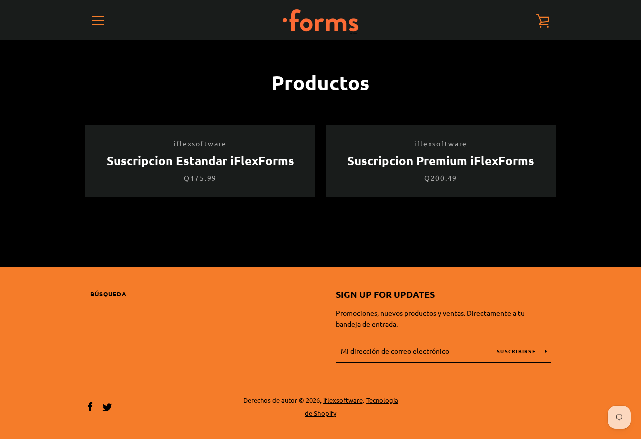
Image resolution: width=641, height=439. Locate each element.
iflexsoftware (343, 400)
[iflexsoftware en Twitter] (107, 406)
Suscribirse (517, 351)
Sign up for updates (385, 294)
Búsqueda (108, 294)
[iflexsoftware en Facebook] (90, 406)
